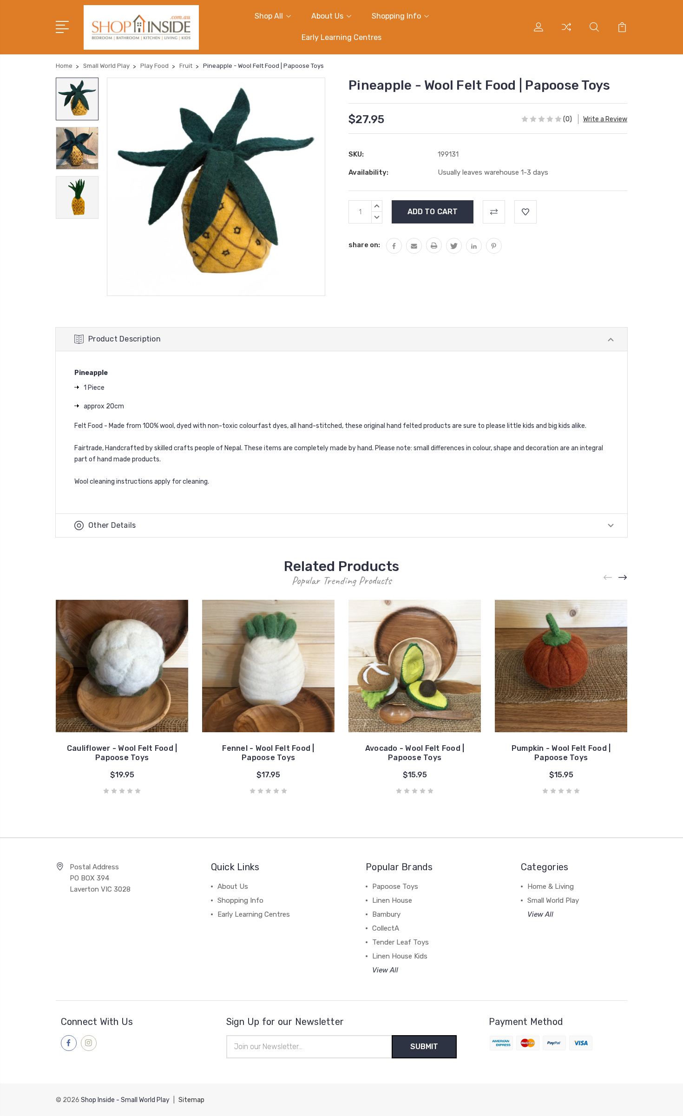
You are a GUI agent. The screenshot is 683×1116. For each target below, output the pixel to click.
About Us (327, 16)
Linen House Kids (399, 956)
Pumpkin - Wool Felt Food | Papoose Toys (561, 753)
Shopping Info (396, 16)
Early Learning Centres (341, 37)
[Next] (623, 577)
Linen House (392, 900)
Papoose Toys (395, 886)
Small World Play (553, 900)
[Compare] (566, 32)
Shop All (269, 16)
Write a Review (605, 119)
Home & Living (550, 886)
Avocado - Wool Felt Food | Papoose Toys (415, 753)
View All (385, 970)
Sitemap (191, 1100)
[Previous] (608, 577)
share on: (364, 245)
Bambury (386, 914)
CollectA (385, 928)
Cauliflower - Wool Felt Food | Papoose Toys (122, 753)
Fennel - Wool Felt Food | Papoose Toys (268, 753)
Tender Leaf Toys (400, 942)
